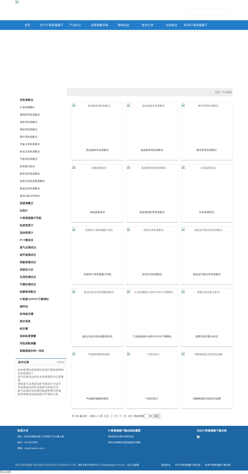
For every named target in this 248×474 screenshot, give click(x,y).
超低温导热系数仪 (30, 188)
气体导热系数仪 (28, 158)
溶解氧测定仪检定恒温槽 (207, 398)
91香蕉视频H (27, 107)
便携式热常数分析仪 (206, 336)
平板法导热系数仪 (30, 144)
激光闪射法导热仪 (30, 195)
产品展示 (227, 92)
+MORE (60, 362)
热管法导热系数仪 (152, 274)
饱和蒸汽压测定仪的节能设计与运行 (39, 383)
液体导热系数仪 (28, 122)
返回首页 (165, 465)
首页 (27, 25)
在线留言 (171, 25)
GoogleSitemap (108, 465)
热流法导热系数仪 (30, 151)
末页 (130, 416)
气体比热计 (152, 398)
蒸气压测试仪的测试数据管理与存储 (39, 390)
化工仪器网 (133, 465)
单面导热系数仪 (28, 129)
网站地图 (5, 472)
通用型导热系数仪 (30, 114)
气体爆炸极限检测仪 (97, 398)
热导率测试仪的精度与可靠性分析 (38, 394)
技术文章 (147, 25)
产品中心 (75, 25)
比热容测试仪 (206, 212)
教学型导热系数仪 (30, 173)
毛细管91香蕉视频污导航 (97, 274)
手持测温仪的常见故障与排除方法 (38, 387)
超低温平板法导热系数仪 (207, 274)
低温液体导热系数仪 (152, 150)
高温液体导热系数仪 (97, 150)
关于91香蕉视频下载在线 (51, 26)
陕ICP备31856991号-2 (89, 465)
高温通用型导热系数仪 (152, 212)
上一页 (114, 416)
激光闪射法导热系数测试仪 (97, 336)
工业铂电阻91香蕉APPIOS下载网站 (152, 336)
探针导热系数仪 (28, 136)
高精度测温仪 (97, 212)
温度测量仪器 (99, 25)
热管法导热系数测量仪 (32, 181)
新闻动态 (123, 25)
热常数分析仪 (27, 166)
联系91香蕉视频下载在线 (196, 26)
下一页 (123, 416)
